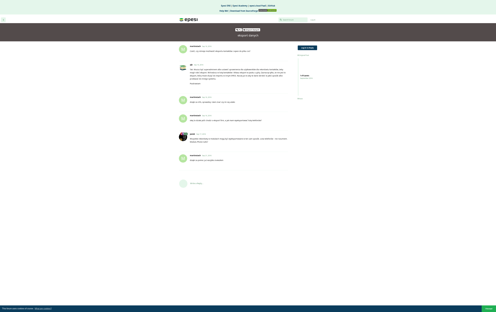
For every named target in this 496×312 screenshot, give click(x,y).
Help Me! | (224, 11)
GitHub (271, 5)
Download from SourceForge (244, 11)
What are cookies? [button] (43, 308)
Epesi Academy (240, 5)
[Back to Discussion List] (3, 19)
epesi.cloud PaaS (258, 5)
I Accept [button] (488, 309)
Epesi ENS (226, 5)
